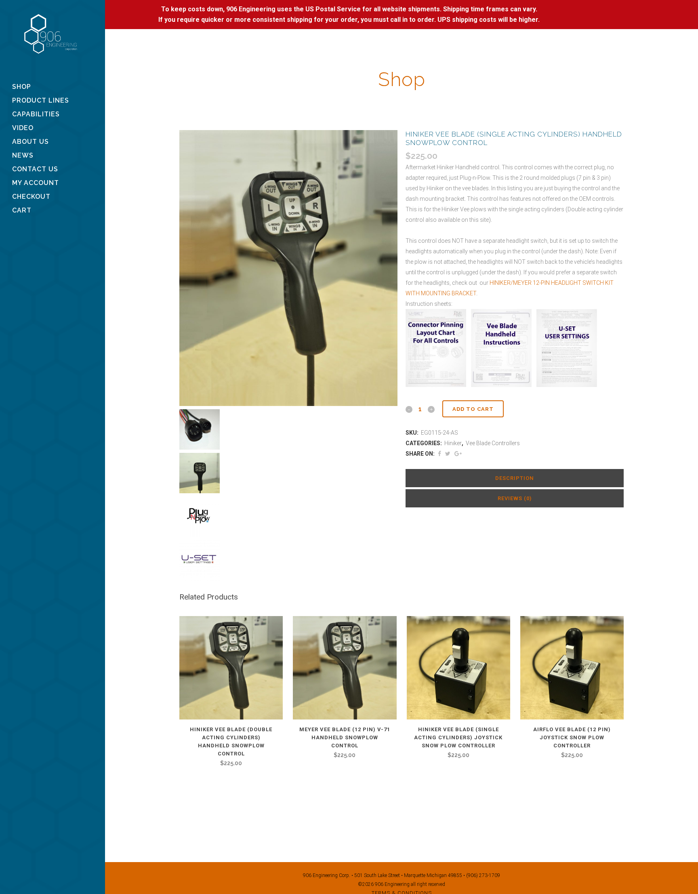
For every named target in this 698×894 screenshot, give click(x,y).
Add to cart (473, 409)
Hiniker (453, 443)
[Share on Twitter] (447, 453)
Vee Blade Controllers (493, 443)
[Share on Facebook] (439, 453)
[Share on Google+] (458, 453)
